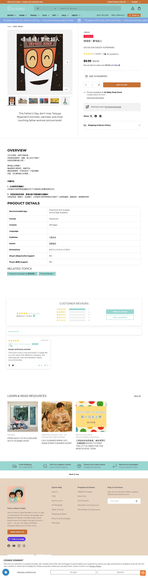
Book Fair (82, 496)
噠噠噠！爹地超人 (18, 26)
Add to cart (121, 85)
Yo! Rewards (57, 505)
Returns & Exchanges (61, 518)
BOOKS (10, 15)
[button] (139, 8)
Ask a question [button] (120, 317)
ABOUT (75, 15)
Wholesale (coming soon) (89, 509)
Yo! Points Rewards (113, 107)
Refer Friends (57, 509)
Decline (120, 572)
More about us (17, 532)
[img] (13, 341)
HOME (22, 15)
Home (9, 26)
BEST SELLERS (103, 15)
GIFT (54, 15)
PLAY (44, 15)
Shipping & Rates (59, 514)
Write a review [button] (120, 312)
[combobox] (77, 8)
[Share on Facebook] (95, 116)
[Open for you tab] (143, 573)
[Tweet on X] (91, 116)
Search (55, 492)
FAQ (54, 496)
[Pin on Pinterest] (100, 116)
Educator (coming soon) (88, 505)
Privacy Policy (95, 566)
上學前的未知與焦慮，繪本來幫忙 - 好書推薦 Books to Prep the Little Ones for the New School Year (90, 444)
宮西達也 (52, 243)
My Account (57, 501)
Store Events (83, 501)
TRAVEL (33, 15)
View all (137, 396)
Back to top (74, 474)
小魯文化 (87, 32)
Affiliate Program (85, 492)
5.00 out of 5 (34, 313)
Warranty (56, 523)
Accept (73, 572)
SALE (64, 15)
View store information (95, 98)
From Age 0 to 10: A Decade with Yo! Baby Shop (22, 439)
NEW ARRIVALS (118, 15)
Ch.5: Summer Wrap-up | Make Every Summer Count (57, 441)
